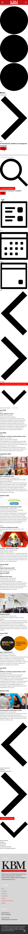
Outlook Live (3, 845)
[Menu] (2, 2)
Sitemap (3, 903)
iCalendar (2, 842)
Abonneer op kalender (7, 818)
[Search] (26, 2)
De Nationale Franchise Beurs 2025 (11, 710)
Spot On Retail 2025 (6, 652)
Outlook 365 (3, 843)
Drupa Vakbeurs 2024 (6, 414)
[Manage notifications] (24, 931)
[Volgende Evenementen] (14, 380)
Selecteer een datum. (5, 408)
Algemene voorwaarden (7, 900)
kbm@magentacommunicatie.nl (9, 919)
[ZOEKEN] (3, 148)
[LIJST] (3, 193)
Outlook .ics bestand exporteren (7, 848)
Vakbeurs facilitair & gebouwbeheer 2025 (13, 671)
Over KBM (3, 891)
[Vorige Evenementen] (14, 335)
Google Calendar (4, 840)
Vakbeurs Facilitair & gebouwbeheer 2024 (13, 436)
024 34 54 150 (5, 917)
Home (2, 888)
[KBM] (14, 2)
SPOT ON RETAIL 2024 (7, 476)
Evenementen (3, 95)
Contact (3, 898)
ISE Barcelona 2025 (6, 576)
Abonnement (4, 896)
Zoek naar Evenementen (7, 188)
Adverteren (4, 893)
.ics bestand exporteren (5, 846)
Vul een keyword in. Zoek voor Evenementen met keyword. (14, 155)
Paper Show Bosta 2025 (7, 568)
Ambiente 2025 (5, 614)
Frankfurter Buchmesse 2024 (9, 527)
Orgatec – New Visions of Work (9, 548)
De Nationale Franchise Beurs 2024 (11, 507)
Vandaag (2, 381)
